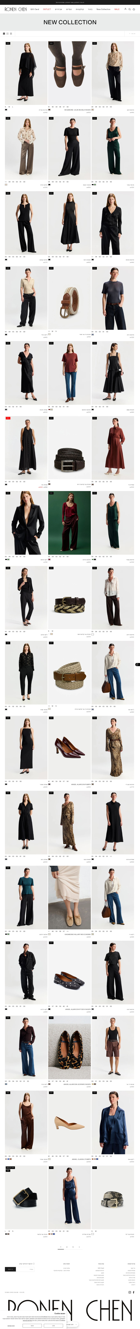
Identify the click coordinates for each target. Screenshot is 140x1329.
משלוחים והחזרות (130, 1273)
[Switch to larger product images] (4, 33)
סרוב (53, 1326)
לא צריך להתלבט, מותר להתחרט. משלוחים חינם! (70, 2)
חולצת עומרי (130, 560)
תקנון (102, 1273)
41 (49, 107)
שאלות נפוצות (131, 1270)
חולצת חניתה (130, 260)
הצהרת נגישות (100, 1285)
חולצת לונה (130, 1009)
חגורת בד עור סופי (85, 334)
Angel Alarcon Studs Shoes (78, 1009)
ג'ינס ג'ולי (44, 335)
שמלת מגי (44, 485)
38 (60, 107)
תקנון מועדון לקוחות (99, 1275)
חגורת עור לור (130, 1234)
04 (96, 107)
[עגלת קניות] (134, 9)
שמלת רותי (44, 859)
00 (111, 107)
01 (107, 107)
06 (92, 706)
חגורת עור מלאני (42, 1234)
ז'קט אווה (131, 1159)
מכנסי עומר (130, 185)
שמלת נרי (131, 485)
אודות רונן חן (67, 1268)
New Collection (103, 9)
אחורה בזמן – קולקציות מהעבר (61, 1270)
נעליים (69, 9)
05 (92, 107)
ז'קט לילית (44, 1009)
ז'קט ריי (131, 934)
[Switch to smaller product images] (7, 33)
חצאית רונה (87, 260)
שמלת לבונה (44, 410)
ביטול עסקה (132, 1282)
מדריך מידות (132, 1277)
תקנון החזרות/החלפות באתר (96, 1280)
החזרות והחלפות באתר (129, 1275)
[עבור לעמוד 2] (79, 1247)
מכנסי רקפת (87, 185)
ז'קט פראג (44, 635)
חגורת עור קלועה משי (84, 634)
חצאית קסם (130, 410)
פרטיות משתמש (100, 1270)
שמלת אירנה (130, 859)
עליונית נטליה (43, 110)
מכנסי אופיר (44, 1159)
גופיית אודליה (86, 1234)
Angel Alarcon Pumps (81, 784)
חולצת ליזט (130, 635)
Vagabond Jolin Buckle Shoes (77, 110)
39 (56, 107)
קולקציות (80, 9)
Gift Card (35, 9)
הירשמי (10, 1269)
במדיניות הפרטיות (27, 1320)
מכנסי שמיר (44, 710)
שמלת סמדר (43, 784)
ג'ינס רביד (44, 1084)
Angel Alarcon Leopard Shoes (77, 1084)
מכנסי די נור (130, 1084)
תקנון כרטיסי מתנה (99, 1282)
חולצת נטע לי (130, 784)
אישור (32, 1326)
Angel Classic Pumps (81, 1159)
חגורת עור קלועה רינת (84, 484)
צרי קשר (133, 1268)
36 (67, 107)
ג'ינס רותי (131, 710)
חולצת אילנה (87, 560)
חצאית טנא (87, 859)
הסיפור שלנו (66, 1264)
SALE (117, 9)
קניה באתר (101, 1264)
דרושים (133, 1285)
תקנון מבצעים (100, 1277)
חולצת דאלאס (86, 410)
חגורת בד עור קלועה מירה (83, 709)
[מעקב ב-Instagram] (129, 1292)
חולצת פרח (43, 185)
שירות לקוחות (131, 1264)
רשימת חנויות (131, 1280)
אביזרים (58, 9)
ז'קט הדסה (44, 560)
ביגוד (90, 9)
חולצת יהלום (44, 934)
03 (100, 107)
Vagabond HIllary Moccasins (78, 934)
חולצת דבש (130, 110)
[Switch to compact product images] (11, 33)
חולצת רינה (130, 335)
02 (103, 107)
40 (53, 107)
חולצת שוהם (44, 260)
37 (64, 107)
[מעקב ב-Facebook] (133, 1292)
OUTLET (47, 9)
